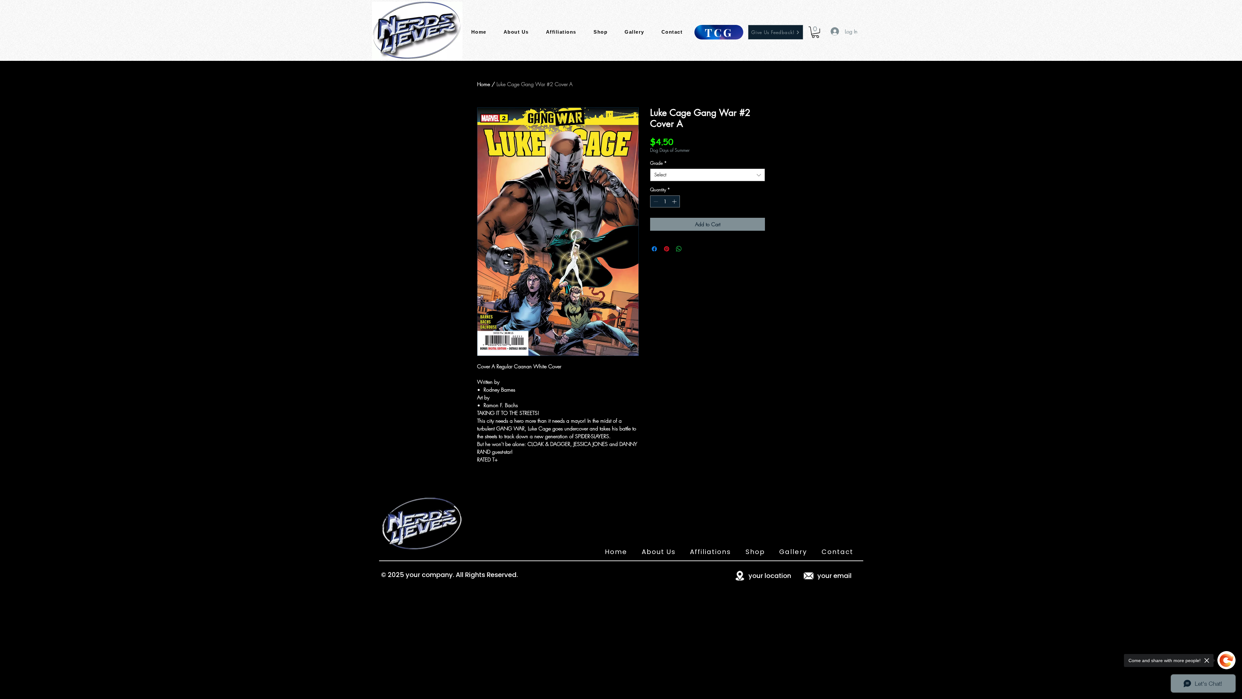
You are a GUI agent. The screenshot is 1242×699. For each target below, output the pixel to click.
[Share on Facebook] (654, 249)
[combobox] (707, 175)
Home (483, 84)
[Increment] (675, 201)
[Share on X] (691, 249)
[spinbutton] (665, 201)
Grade (658, 163)
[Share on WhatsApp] (679, 249)
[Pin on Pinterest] (666, 249)
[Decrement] (655, 201)
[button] (815, 32)
